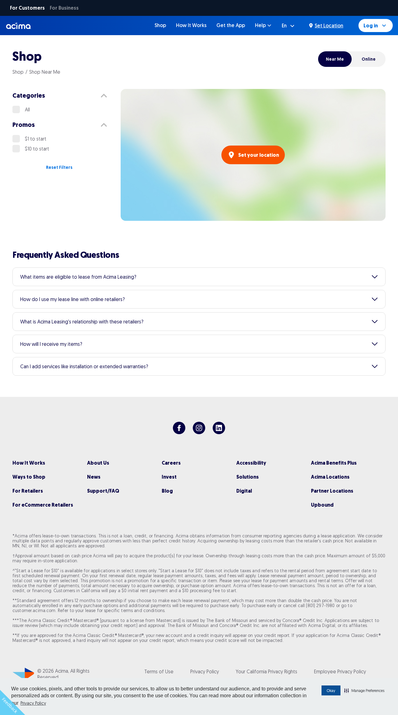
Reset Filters (59, 167)
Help (260, 25)
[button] (364, 690)
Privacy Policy (33, 703)
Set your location (258, 155)
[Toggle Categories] (104, 96)
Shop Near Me (44, 72)
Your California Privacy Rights (266, 671)
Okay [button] (331, 690)
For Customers (27, 8)
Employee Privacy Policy (340, 671)
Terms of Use (159, 671)
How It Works (191, 25)
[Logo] (19, 25)
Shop (160, 25)
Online (369, 59)
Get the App (230, 25)
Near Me (335, 59)
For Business (64, 8)
